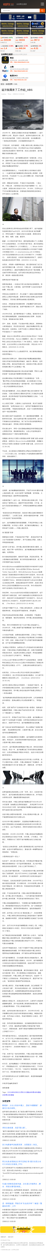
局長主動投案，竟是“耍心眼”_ (14, 1128)
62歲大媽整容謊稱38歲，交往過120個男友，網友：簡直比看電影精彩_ (21, 1185)
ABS (12, 1092)
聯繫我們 (3, 1237)
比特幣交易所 (15, 1249)
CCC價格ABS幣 (28, 1092)
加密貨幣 (9, 84)
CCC (9, 1092)
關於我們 (10, 1237)
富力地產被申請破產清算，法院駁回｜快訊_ (20, 1145)
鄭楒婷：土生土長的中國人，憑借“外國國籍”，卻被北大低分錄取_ (22, 1106)
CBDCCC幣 (18, 1092)
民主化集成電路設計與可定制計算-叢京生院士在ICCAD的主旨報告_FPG (21, 1163)
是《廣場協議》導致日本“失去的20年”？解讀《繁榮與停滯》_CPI (22, 1205)
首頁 (2, 84)
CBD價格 (10, 1095)
